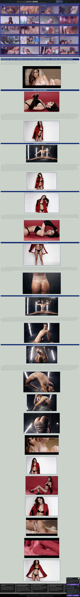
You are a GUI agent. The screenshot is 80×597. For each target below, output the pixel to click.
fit (76, 267)
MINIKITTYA (43, 45)
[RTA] (78, 586)
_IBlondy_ (62, 25)
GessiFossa (62, 5)
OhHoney (23, 5)
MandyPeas (3, 5)
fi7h (2, 15)
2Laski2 (62, 15)
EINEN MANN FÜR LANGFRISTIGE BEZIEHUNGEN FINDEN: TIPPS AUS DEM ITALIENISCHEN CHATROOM (23, 585)
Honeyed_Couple (43, 35)
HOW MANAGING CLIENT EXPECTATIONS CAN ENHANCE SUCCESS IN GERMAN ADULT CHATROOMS (56, 585)
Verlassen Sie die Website (70, 586)
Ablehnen (69, 595)
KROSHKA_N (24, 15)
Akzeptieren (76, 595)
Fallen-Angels (63, 35)
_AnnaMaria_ (4, 45)
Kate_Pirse (42, 15)
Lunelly (23, 25)
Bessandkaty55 (4, 35)
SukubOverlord (24, 45)
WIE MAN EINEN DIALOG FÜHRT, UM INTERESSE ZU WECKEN (39, 585)
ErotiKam (18, 2)
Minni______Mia (4, 25)
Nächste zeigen (39, 55)
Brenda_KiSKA (24, 35)
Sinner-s (62, 45)
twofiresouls (43, 25)
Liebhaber (57, 2)
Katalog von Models (22, 2)
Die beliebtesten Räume (59, 1)
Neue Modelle (58, 0)
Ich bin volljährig (73, 584)
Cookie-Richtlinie (71, 593)
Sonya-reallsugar (43, 5)
